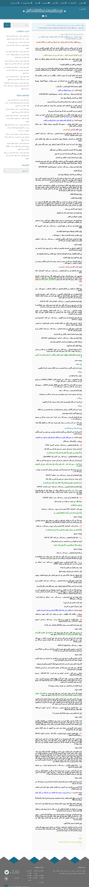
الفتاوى (28, 875)
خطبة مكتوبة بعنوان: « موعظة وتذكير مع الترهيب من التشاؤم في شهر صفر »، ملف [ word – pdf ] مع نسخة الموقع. (16, 70)
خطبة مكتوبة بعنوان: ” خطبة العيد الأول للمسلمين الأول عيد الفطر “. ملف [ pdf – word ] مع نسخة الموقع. (17, 118)
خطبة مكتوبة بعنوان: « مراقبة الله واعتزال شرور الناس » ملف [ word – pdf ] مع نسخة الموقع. (17, 78)
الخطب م (40, 875)
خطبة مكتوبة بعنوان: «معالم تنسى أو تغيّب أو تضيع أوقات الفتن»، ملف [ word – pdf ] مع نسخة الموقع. (17, 62)
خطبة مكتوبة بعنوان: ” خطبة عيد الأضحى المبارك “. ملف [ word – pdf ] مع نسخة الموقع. (17, 110)
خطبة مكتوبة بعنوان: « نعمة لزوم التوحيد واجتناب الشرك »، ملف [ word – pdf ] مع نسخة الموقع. (17, 37)
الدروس (28, 870)
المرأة (41, 877)
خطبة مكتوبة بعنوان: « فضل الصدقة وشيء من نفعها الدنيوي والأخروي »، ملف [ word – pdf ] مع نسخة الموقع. (16, 155)
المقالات (34, 877)
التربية (28, 873)
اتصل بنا (40, 882)
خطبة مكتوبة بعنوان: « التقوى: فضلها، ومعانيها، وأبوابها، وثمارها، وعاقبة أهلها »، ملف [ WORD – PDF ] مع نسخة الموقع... (17, 146)
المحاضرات (40, 870)
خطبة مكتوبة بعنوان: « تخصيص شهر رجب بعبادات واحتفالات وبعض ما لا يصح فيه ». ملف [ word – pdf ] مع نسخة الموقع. (16, 137)
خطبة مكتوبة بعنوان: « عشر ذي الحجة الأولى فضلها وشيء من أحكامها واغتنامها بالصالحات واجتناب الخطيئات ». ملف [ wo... (17, 127)
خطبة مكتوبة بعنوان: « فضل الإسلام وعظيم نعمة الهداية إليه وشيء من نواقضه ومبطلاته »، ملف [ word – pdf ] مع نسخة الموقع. (17, 54)
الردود (34, 875)
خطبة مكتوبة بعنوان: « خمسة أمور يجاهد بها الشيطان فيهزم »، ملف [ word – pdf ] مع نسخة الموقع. (18, 45)
